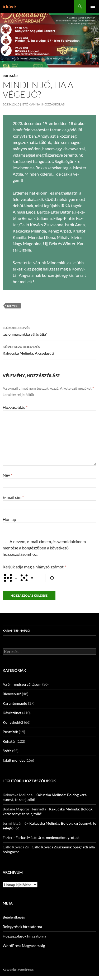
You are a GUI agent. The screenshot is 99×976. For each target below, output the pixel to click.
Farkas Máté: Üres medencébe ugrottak (47, 837)
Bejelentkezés (14, 917)
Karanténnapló (16, 630)
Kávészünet (12, 713)
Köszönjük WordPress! (19, 970)
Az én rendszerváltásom (22, 684)
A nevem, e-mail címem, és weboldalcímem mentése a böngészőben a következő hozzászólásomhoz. (44, 548)
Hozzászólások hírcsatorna (24, 936)
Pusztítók (10, 731)
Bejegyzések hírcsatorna (22, 926)
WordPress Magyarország (24, 945)
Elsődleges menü (92, 6)
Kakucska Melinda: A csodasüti (28, 350)
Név (7, 474)
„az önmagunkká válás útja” (25, 331)
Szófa (7, 750)
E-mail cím (13, 497)
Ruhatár (10, 76)
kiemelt (13, 305)
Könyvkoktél (13, 722)
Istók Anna (31, 104)
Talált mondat (14, 760)
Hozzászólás (53, 104)
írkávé (9, 6)
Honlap (9, 519)
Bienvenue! (12, 694)
